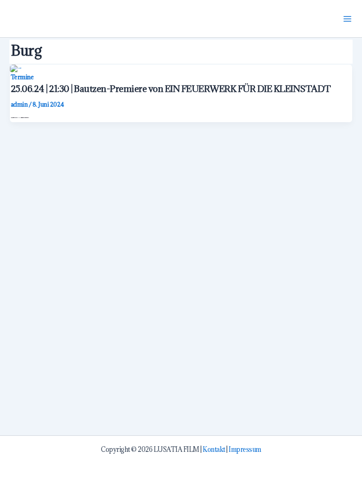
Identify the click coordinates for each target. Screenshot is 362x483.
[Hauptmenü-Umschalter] (348, 19)
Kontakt (214, 449)
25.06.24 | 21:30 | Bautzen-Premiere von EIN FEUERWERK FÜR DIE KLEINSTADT (171, 88)
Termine (22, 77)
